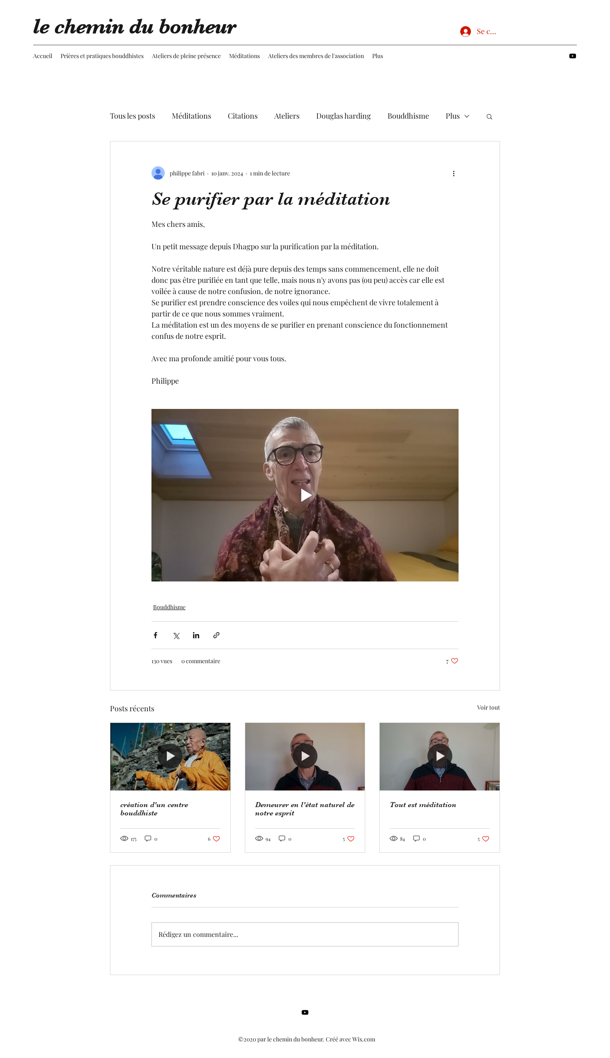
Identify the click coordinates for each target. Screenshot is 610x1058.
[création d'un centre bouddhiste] (170, 756)
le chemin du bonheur (134, 26)
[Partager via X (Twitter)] (176, 635)
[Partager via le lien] (216, 635)
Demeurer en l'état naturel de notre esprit (304, 808)
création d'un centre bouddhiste (154, 808)
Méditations (191, 116)
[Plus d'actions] (454, 173)
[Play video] (305, 495)
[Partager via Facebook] (155, 635)
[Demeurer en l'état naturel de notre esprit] (305, 756)
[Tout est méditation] (440, 756)
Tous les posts (132, 116)
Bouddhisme (408, 116)
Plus (453, 116)
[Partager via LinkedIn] (196, 635)
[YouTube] (573, 56)
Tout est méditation (423, 804)
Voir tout (488, 707)
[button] (489, 116)
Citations (243, 116)
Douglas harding (343, 116)
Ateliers (287, 116)
